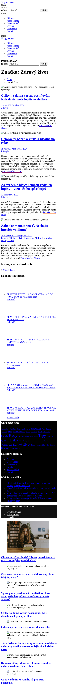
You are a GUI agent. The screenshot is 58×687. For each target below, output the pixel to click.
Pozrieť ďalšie (13, 417)
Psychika (4, 436)
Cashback (13, 429)
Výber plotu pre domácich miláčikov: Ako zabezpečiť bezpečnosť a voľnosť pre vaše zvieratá (30, 494)
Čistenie (52, 445)
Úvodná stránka (14, 512)
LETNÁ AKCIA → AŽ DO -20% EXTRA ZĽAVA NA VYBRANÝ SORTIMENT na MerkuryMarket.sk (31, 386)
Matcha (22, 432)
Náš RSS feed (13, 514)
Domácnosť (12, 28)
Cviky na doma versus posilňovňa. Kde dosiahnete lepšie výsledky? (25, 97)
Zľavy (44, 445)
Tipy (42, 435)
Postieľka (47, 432)
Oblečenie (34, 432)
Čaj (48, 445)
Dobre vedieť (13, 23)
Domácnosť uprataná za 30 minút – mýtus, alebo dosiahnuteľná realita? (26, 664)
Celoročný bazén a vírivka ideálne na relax (26, 627)
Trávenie (21, 441)
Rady (13, 435)
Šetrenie (17, 448)
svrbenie (35, 436)
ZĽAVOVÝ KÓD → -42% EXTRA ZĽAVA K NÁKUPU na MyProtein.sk (28, 340)
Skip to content (7, 2)
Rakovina (21, 436)
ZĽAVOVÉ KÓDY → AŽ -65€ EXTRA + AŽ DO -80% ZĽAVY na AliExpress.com (30, 295)
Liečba (16, 431)
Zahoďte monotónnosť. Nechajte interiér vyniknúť (24, 227)
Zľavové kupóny (36, 445)
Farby (44, 429)
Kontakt (10, 517)
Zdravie (10, 31)
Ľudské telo (7, 447)
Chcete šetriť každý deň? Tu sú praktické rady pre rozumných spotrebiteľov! (29, 484)
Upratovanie (29, 441)
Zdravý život (21, 444)
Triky (13, 440)
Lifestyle (10, 18)
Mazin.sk (30, 506)
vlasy (48, 441)
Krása (10, 432)
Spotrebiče (28, 436)
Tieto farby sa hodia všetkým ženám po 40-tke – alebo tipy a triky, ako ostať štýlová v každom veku (29, 646)
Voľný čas (6, 444)
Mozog (28, 432)
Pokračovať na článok (12, 171)
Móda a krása (13, 21)
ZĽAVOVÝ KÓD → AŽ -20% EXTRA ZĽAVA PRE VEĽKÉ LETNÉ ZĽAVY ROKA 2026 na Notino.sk (31, 409)
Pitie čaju (41, 432)
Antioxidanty (5, 429)
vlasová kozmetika (40, 441)
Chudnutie (20, 429)
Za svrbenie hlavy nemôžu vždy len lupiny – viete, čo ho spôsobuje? (26, 187)
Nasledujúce (10, 270)
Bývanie (10, 26)
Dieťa (26, 429)
